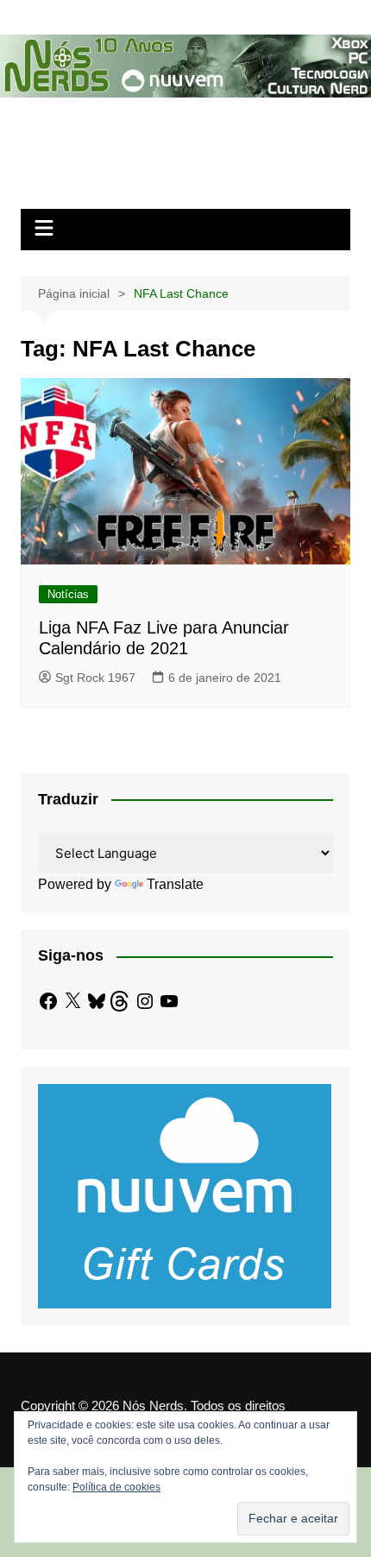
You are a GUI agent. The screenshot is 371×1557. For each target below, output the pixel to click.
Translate (175, 884)
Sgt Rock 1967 (95, 677)
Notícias (68, 594)
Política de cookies (116, 1487)
